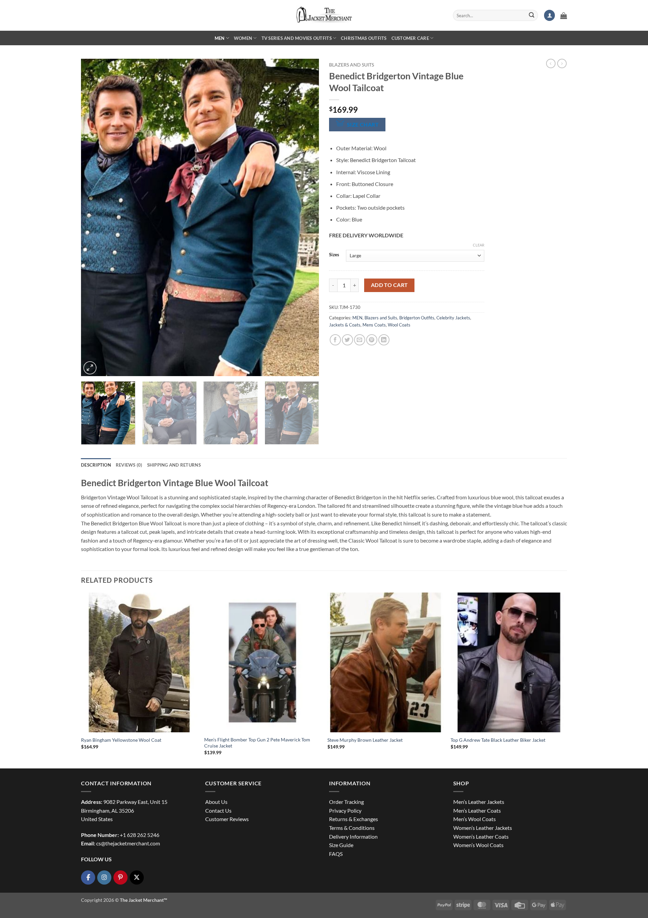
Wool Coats (399, 324)
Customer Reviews (227, 819)
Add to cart (389, 285)
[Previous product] (562, 63)
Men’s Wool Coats (474, 819)
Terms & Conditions (352, 827)
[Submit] (531, 15)
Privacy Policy (345, 810)
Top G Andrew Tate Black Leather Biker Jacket (498, 740)
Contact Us (218, 810)
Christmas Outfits (363, 38)
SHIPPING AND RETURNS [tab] (174, 465)
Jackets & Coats (344, 324)
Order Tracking (346, 801)
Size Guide (341, 845)
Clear (478, 245)
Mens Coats (374, 324)
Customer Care (410, 38)
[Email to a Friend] (359, 339)
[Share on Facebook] (335, 339)
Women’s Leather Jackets (482, 827)
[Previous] (94, 217)
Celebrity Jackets (453, 317)
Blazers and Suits (351, 65)
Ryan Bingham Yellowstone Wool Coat (121, 740)
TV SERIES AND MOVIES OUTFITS (297, 38)
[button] (549, 15)
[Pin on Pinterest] (371, 339)
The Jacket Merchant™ (143, 900)
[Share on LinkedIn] (383, 339)
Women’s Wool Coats (478, 845)
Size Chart (363, 125)
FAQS (336, 853)
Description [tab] (96, 465)
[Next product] (551, 63)
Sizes (334, 255)
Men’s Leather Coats (477, 810)
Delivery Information (353, 836)
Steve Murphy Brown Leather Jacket (365, 740)
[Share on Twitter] (347, 339)
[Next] (306, 217)
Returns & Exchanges (353, 819)
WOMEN (243, 38)
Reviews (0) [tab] (129, 465)
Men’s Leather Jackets (478, 801)
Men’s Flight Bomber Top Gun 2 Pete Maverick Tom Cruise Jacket (257, 743)
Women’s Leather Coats (481, 836)
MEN (220, 38)
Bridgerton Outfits (416, 317)
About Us (216, 801)
